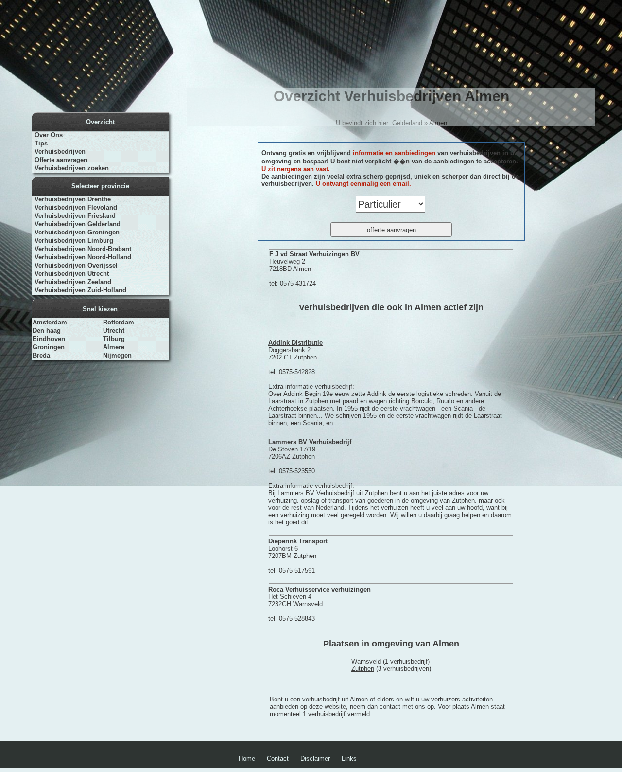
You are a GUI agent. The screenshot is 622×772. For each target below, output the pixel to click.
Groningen (49, 347)
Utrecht (113, 330)
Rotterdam (118, 322)
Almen (438, 122)
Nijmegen (117, 355)
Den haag (47, 330)
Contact (278, 758)
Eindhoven (49, 338)
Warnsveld (366, 661)
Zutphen (362, 668)
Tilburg (114, 338)
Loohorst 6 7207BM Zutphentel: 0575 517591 (298, 556)
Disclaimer (315, 758)
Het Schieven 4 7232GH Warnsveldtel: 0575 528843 (319, 604)
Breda (41, 355)
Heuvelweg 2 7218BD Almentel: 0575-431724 (314, 269)
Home (247, 758)
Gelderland (407, 122)
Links (349, 758)
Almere (113, 347)
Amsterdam (50, 322)
